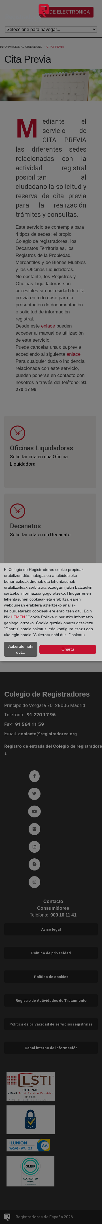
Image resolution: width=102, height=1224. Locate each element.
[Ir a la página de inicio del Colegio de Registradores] (27, 12)
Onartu (67, 649)
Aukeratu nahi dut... (20, 649)
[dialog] (51, 612)
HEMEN (18, 617)
